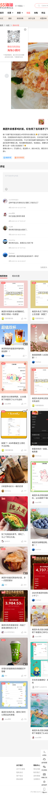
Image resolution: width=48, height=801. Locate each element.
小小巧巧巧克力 (13, 200)
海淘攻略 (20, 18)
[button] (20, 6)
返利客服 (36, 776)
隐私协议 (19, 772)
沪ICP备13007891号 (37, 792)
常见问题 (36, 769)
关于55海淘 (20, 769)
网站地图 (19, 779)
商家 (19, 13)
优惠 (9, 13)
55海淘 (6, 6)
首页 (1, 25)
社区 (1, 18)
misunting (12, 240)
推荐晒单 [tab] (3, 276)
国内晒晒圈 (20, 157)
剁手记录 (31, 18)
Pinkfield (11, 253)
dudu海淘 (12, 213)
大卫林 (11, 227)
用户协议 (19, 776)
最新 (10, 18)
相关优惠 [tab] (16, 276)
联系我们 (36, 772)
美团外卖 (8, 157)
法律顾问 (36, 779)
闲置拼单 (43, 18)
